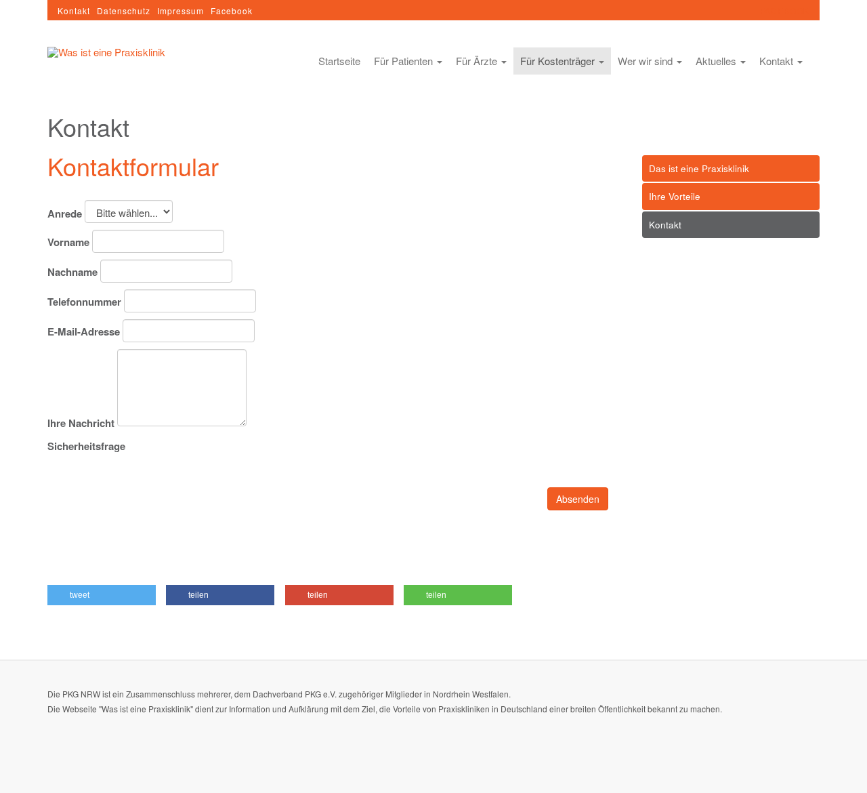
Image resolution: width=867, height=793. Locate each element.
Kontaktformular (133, 165)
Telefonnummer (84, 302)
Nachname (72, 272)
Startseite (339, 61)
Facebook (232, 10)
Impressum (180, 10)
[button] (101, 595)
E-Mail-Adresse (83, 332)
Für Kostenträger (558, 61)
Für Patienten (405, 61)
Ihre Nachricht (80, 423)
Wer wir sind (646, 61)
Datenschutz (123, 10)
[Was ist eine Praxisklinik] (106, 51)
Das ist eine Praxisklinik (699, 168)
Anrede (64, 214)
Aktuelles (717, 61)
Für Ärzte (478, 61)
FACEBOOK (784, 10)
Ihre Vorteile (674, 196)
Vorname (68, 242)
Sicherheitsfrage (86, 446)
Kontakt (74, 10)
